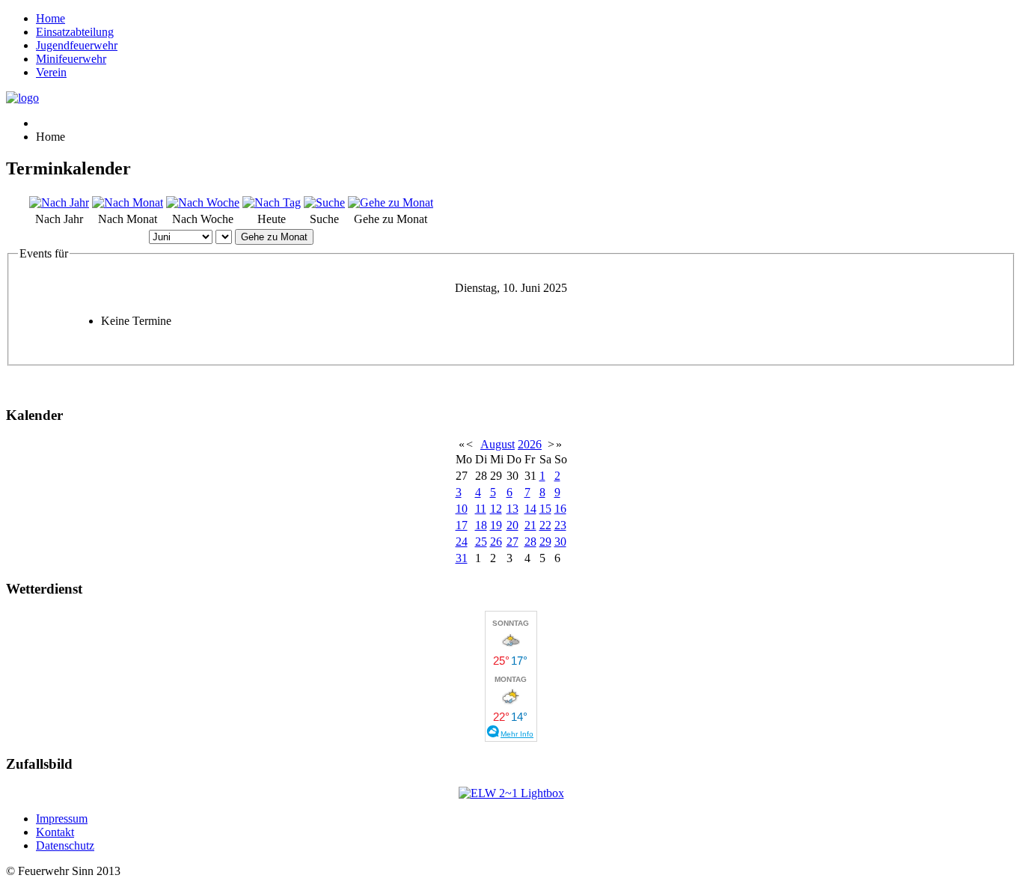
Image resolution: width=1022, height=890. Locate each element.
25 (481, 541)
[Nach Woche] (202, 202)
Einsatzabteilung (75, 31)
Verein (51, 72)
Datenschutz (65, 845)
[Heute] (271, 202)
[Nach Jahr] (59, 202)
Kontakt (55, 832)
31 (462, 558)
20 (512, 525)
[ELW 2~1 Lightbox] (511, 793)
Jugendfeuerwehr (76, 45)
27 (512, 541)
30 (560, 541)
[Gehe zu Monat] (390, 202)
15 (545, 508)
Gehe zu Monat (274, 237)
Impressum (62, 818)
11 (480, 508)
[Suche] (324, 202)
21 (530, 525)
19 (496, 525)
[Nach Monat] (127, 202)
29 (545, 541)
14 (530, 508)
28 (530, 541)
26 (496, 541)
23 (560, 525)
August (497, 444)
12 (496, 508)
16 (560, 508)
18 (481, 525)
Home (50, 18)
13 (512, 508)
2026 (530, 444)
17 (462, 525)
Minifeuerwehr (71, 58)
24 (462, 541)
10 (462, 508)
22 (545, 525)
